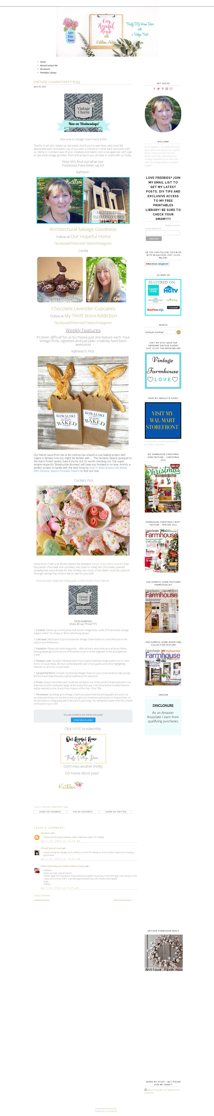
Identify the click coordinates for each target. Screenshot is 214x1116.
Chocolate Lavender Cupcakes (83, 308)
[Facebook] (154, 88)
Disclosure (45, 69)
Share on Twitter (116, 812)
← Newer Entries (41, 900)
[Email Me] (171, 88)
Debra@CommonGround (51, 848)
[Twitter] (158, 88)
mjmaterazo (45, 833)
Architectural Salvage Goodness (83, 229)
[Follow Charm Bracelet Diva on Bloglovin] (157, 265)
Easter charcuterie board (106, 564)
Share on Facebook (50, 812)
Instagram (104, 243)
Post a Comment (42, 895)
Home (43, 61)
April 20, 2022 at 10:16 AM (61, 841)
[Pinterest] (162, 88)
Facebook (61, 243)
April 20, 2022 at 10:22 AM (61, 859)
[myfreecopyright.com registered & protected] (163, 1092)
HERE (76, 728)
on (114, 315)
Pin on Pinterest (83, 812)
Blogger (112, 1109)
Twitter (90, 243)
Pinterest (77, 243)
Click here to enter (83, 720)
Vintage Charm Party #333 (55, 807)
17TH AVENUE (111, 1111)
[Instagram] (166, 88)
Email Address (153, 228)
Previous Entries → (123, 900)
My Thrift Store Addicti (88, 315)
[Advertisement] (163, 785)
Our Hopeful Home (90, 236)
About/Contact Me (49, 65)
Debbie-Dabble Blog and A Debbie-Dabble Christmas (63, 866)
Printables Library (48, 72)
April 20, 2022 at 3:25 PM (60, 888)
